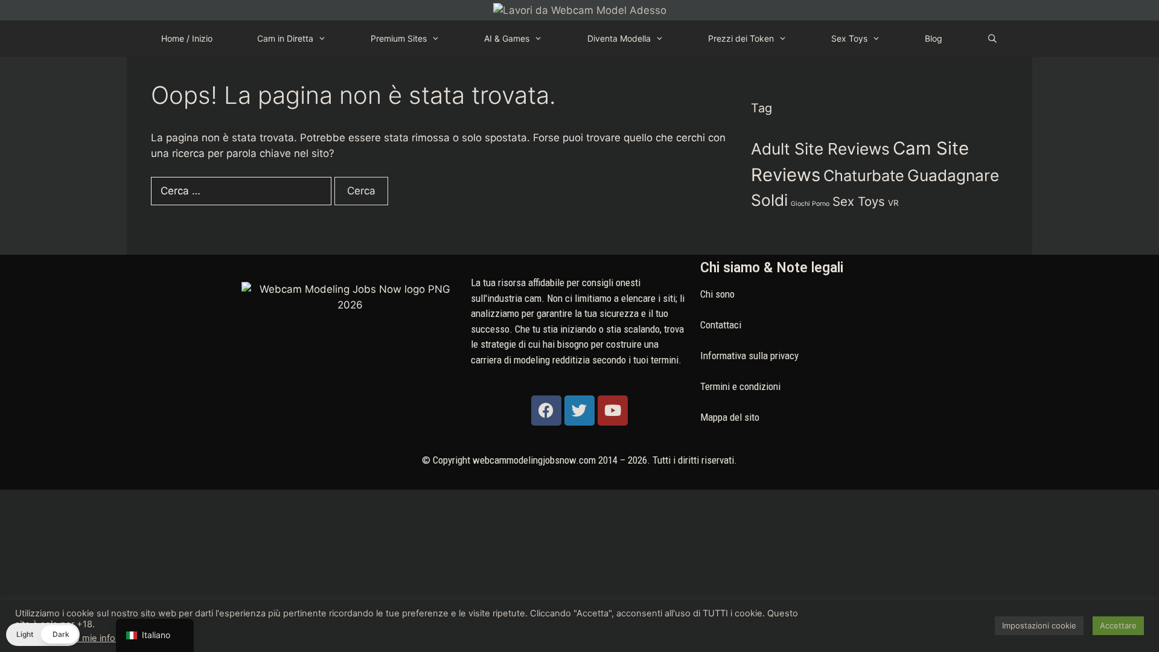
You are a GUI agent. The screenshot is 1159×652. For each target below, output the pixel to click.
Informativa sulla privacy (749, 356)
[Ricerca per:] (242, 191)
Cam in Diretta (285, 38)
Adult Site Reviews (820, 148)
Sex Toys (849, 38)
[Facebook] (546, 410)
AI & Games (506, 38)
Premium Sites (399, 38)
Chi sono (717, 294)
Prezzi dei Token (741, 38)
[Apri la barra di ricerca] (992, 39)
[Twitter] (579, 410)
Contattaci (720, 325)
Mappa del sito (729, 417)
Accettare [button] (1118, 625)
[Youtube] (613, 410)
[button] (43, 634)
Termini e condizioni (740, 386)
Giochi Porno (810, 204)
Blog (933, 38)
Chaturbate (863, 175)
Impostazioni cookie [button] (1039, 625)
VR (893, 203)
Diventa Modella (619, 38)
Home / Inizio (186, 38)
